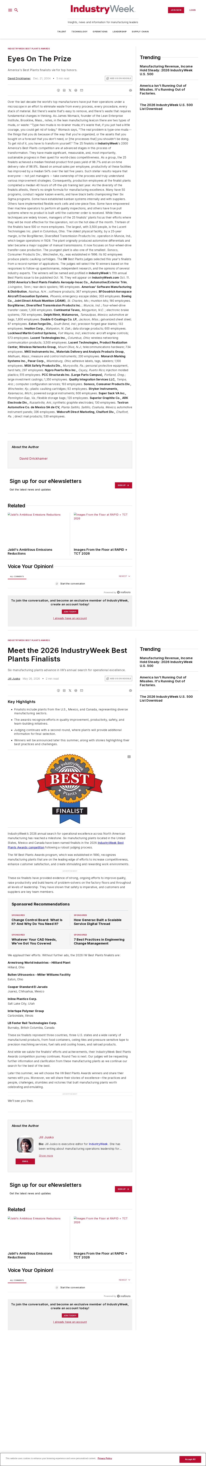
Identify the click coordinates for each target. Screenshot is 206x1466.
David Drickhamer (19, 78)
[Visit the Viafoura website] (124, 592)
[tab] (17, 576)
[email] (81, 90)
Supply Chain (140, 31)
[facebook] (58, 90)
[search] (16, 10)
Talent (61, 31)
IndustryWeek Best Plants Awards (29, 48)
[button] (10, 10)
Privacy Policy (105, 1458)
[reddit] (75, 90)
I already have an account (70, 618)
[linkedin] (64, 90)
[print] (130, 90)
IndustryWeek (98, 1144)
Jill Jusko (14, 678)
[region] (70, 584)
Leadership (120, 31)
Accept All (190, 1459)
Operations (100, 31)
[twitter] (70, 90)
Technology (79, 31)
